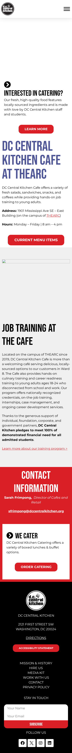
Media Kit (36, 673)
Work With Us (36, 677)
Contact (36, 682)
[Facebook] (23, 743)
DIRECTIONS (36, 638)
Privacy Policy (36, 687)
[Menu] (67, 9)
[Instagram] (41, 743)
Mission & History (36, 663)
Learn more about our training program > (34, 448)
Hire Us (36, 668)
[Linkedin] (50, 743)
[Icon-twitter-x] (32, 743)
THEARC (53, 215)
